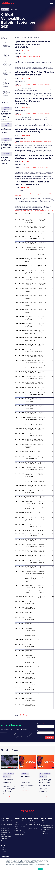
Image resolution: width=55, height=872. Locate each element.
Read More (6, 796)
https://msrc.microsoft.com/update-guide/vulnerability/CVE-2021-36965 (33, 114)
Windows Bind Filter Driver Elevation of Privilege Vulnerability (6, 55)
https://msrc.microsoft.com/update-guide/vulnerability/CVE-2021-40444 (33, 194)
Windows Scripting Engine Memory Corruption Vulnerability (7, 73)
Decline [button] (45, 868)
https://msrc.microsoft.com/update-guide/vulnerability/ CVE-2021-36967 (33, 168)
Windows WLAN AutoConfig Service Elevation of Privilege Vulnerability (7, 83)
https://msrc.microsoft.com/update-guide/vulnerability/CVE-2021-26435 (33, 142)
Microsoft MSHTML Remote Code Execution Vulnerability (6, 93)
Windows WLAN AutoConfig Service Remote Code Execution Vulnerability (7, 64)
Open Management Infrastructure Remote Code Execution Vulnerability (6, 46)
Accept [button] (40, 868)
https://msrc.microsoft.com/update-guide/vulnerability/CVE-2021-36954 (33, 85)
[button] (51, 3)
